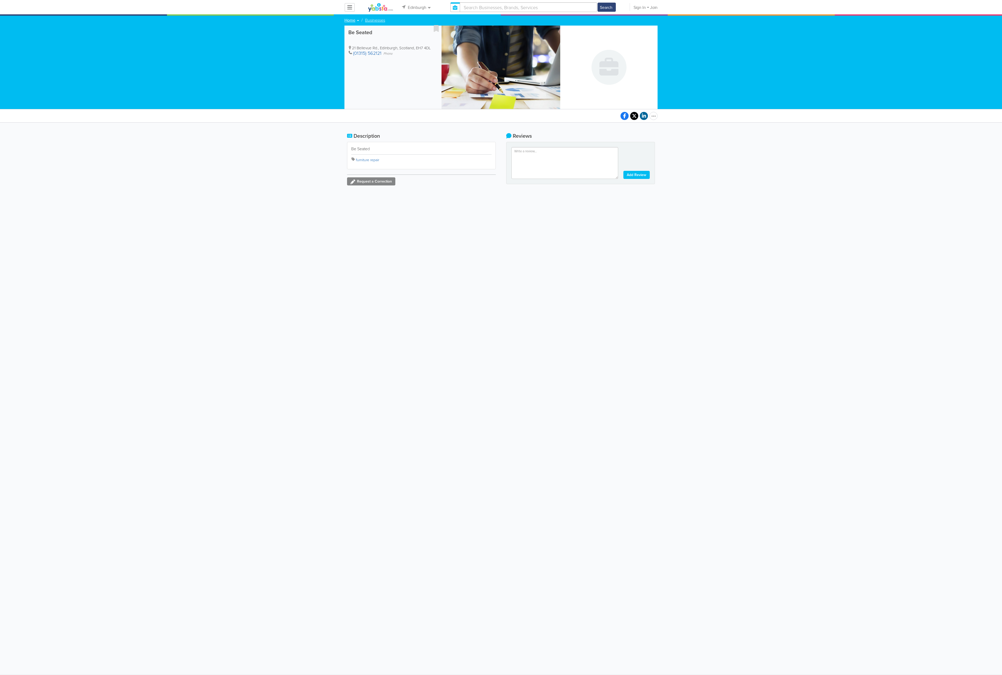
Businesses (375, 20)
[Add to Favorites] (436, 28)
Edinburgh (416, 7)
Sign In (640, 7)
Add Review (636, 174)
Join (654, 7)
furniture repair (367, 159)
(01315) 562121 (367, 53)
